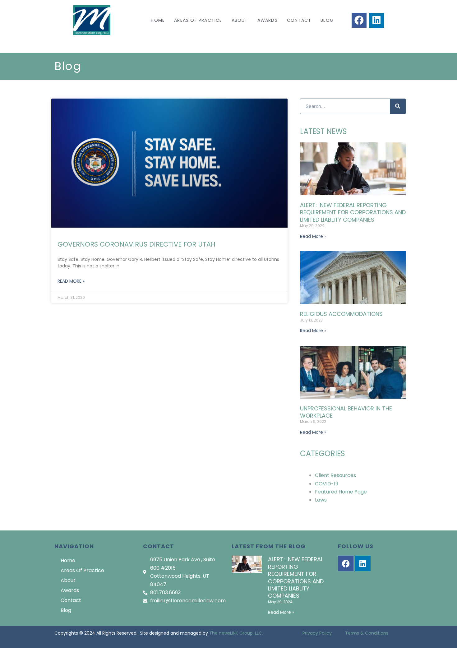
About (240, 20)
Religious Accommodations (341, 314)
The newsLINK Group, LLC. (236, 633)
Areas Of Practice (198, 20)
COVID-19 (326, 483)
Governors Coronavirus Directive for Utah (136, 244)
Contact (299, 20)
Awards (267, 20)
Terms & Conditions (366, 633)
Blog (327, 20)
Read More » (71, 281)
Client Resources (335, 475)
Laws (321, 499)
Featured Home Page (341, 491)
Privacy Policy (317, 633)
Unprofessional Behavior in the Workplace (346, 412)
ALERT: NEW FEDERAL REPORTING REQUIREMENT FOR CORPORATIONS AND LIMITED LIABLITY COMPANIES (353, 212)
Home (158, 20)
